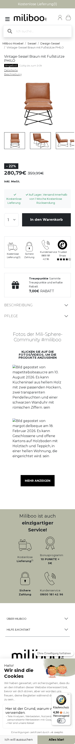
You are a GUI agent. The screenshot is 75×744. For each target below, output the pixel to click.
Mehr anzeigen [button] (37, 481)
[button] (37, 390)
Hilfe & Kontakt (18, 629)
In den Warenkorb (46, 220)
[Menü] (68, 695)
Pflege (11, 316)
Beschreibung (18, 305)
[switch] (61, 720)
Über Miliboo (16, 618)
